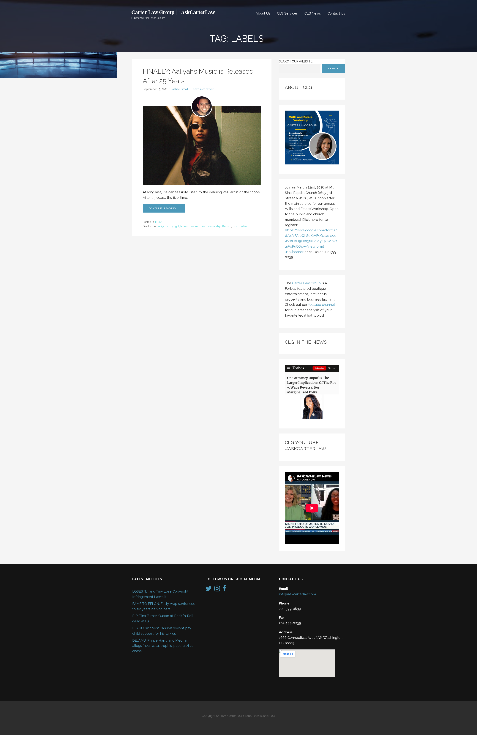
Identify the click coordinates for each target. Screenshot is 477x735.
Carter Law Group (306, 283)
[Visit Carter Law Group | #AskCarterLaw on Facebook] (224, 590)
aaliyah (162, 226)
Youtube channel (321, 305)
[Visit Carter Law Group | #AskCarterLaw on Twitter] (209, 590)
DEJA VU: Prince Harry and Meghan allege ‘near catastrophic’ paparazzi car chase (163, 645)
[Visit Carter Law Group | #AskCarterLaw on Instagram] (217, 590)
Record (226, 226)
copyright (173, 226)
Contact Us (336, 13)
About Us (263, 13)
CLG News (312, 13)
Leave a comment (203, 89)
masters (193, 226)
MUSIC (159, 221)
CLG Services (287, 13)
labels (184, 226)
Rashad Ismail (179, 89)
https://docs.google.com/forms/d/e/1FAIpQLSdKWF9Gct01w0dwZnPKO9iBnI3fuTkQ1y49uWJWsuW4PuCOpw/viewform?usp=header (311, 241)
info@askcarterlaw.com (297, 594)
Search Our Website (295, 61)
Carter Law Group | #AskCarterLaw (173, 12)
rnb (235, 226)
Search (333, 68)
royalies (242, 226)
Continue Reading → (164, 208)
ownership (214, 226)
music (203, 226)
